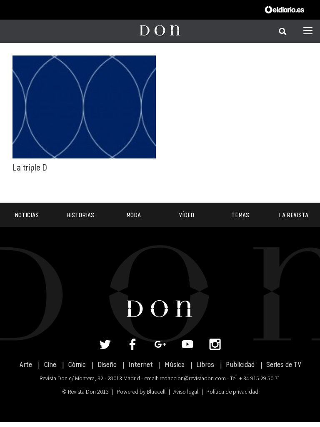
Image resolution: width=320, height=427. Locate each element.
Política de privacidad (232, 391)
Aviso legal (185, 391)
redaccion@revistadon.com (193, 378)
